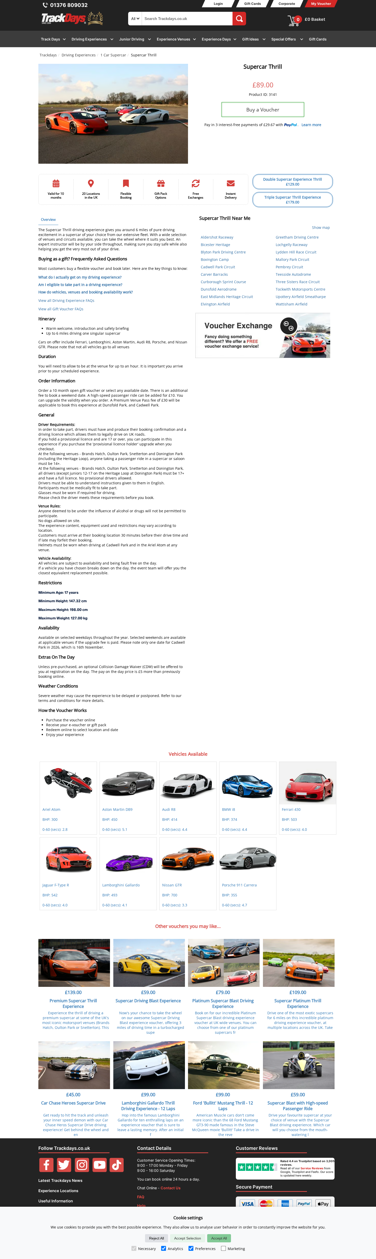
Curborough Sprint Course (223, 281)
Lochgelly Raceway (291, 244)
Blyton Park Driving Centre (223, 252)
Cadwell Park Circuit (218, 266)
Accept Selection (187, 1238)
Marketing (236, 1248)
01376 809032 (69, 5)
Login (218, 4)
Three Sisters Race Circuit (298, 281)
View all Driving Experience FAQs (66, 300)
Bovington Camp (215, 259)
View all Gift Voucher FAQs (60, 308)
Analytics (175, 1248)
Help (141, 1205)
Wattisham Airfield (291, 304)
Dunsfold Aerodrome (219, 289)
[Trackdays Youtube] (100, 1171)
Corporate (287, 4)
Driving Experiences (79, 55)
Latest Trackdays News (60, 1180)
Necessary (147, 1248)
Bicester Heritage (215, 244)
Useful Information (55, 1201)
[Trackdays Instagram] (82, 1171)
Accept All (219, 1238)
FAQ (140, 1197)
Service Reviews (312, 1168)
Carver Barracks (214, 274)
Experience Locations (58, 1190)
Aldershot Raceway (217, 237)
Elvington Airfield (215, 304)
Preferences (205, 1248)
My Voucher (321, 4)
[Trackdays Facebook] (46, 1171)
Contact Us (171, 1188)
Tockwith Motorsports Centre (300, 289)
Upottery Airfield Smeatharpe (301, 296)
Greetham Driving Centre (297, 237)
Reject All (156, 1238)
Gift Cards (252, 4)
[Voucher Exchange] (263, 335)
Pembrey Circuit (289, 266)
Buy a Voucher (262, 109)
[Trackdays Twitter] (64, 1171)
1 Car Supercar (113, 55)
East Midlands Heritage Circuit (227, 296)
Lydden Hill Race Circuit (296, 252)
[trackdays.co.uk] (72, 25)
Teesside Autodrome (293, 274)
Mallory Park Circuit (292, 259)
